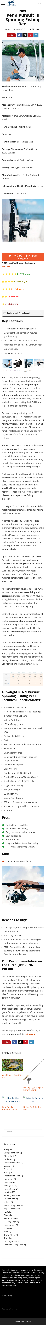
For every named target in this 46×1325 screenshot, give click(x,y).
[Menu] (3, 3)
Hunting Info (9, 1198)
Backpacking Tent (11, 1152)
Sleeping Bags (10, 1221)
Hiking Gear (9, 1185)
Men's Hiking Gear (12, 1205)
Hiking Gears (9, 1189)
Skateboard (9, 1218)
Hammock (8, 1179)
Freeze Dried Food (12, 1175)
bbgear (7, 29)
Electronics (8, 1169)
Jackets (7, 1202)
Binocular (8, 1156)
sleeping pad (9, 1225)
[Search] (40, 3)
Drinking (8, 1166)
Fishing (22, 11)
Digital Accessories (12, 1162)
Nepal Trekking (10, 1208)
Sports (7, 1231)
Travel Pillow (9, 1235)
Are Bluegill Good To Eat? (12, 1076)
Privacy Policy (7, 1295)
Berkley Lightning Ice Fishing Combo (33, 1088)
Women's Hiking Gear (13, 1244)
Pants (6, 1212)
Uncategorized (10, 1241)
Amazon (6, 266)
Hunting (7, 1192)
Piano (6, 1215)
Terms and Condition (10, 1309)
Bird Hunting (9, 1159)
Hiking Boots (9, 1182)
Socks (6, 1228)
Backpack (8, 1149)
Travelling (8, 1238)
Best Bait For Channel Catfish (9, 1108)
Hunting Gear (10, 1195)
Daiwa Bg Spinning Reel (32, 1108)
